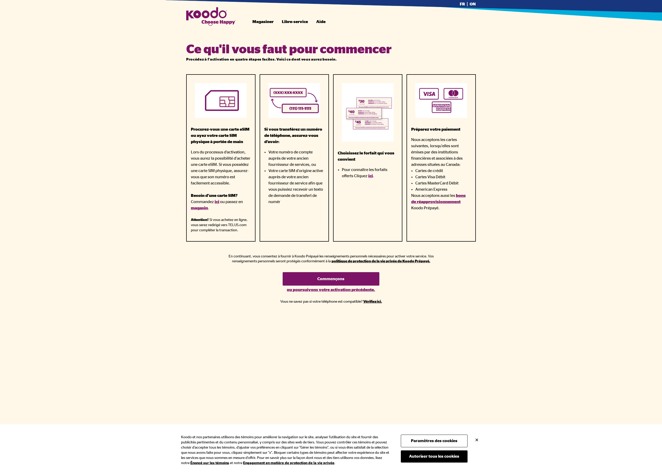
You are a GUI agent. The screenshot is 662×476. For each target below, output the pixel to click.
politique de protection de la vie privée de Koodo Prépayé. (381, 261)
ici (217, 202)
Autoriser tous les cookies (434, 456)
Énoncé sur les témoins (209, 463)
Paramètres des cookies (434, 441)
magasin (199, 208)
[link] (381, 261)
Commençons (330, 279)
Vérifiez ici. (372, 301)
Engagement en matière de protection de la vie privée (288, 463)
